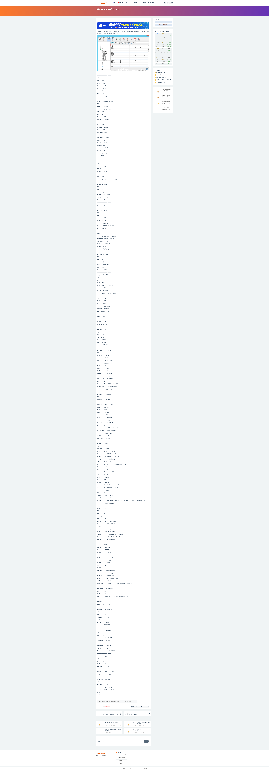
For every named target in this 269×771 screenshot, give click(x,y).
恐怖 (163, 48)
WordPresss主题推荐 (121, 755)
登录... (99, 741)
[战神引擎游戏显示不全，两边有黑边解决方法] (128, 731)
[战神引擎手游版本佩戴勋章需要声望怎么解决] (99, 731)
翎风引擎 (169, 59)
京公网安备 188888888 (148, 768)
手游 (163, 50)
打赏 (133, 706)
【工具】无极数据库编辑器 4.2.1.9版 (164, 79)
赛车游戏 (163, 61)
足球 (169, 61)
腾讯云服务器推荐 (163, 24)
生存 (169, 57)
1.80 (169, 33)
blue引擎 (169, 35)
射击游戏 (169, 46)
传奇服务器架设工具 (160, 72)
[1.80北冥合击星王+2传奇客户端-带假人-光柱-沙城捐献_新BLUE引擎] (158, 104)
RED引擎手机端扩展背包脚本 (111, 722)
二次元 (157, 42)
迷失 (163, 63)
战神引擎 (157, 50)
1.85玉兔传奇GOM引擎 (161, 82)
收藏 (138, 706)
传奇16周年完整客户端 (161, 77)
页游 (169, 63)
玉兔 (163, 57)
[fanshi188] (96, 12)
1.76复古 (163, 33)
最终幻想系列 (163, 53)
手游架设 (106, 725)
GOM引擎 (163, 37)
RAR (169, 37)
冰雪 (157, 44)
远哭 (157, 63)
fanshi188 (104, 706)
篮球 (163, 59)
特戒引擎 (157, 57)
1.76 (157, 33)
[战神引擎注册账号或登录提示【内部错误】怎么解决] (128, 724)
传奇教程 (169, 42)
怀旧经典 (157, 48)
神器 (157, 59)
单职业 (157, 46)
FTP (157, 37)
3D (157, 35)
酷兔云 (121, 763)
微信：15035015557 (127, 768)
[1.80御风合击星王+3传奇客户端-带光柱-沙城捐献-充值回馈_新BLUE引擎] (158, 110)
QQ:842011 (141, 768)
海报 (143, 706)
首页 (115, 2)
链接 (147, 706)
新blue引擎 (157, 52)
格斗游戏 (169, 52)
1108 (163, 35)
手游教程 (169, 50)
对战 (163, 46)
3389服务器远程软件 (160, 75)
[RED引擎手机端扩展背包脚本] (99, 724)
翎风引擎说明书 (121, 757)
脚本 (157, 61)
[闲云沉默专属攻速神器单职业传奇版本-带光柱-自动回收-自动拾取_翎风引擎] (158, 91)
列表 (163, 44)
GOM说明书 (121, 760)
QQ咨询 (163, 22)
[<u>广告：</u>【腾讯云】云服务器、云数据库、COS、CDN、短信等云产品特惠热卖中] (123, 25)
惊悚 (169, 48)
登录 (172, 2)
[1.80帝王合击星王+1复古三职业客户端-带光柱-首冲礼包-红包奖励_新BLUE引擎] (158, 97)
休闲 (163, 42)
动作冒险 (169, 44)
